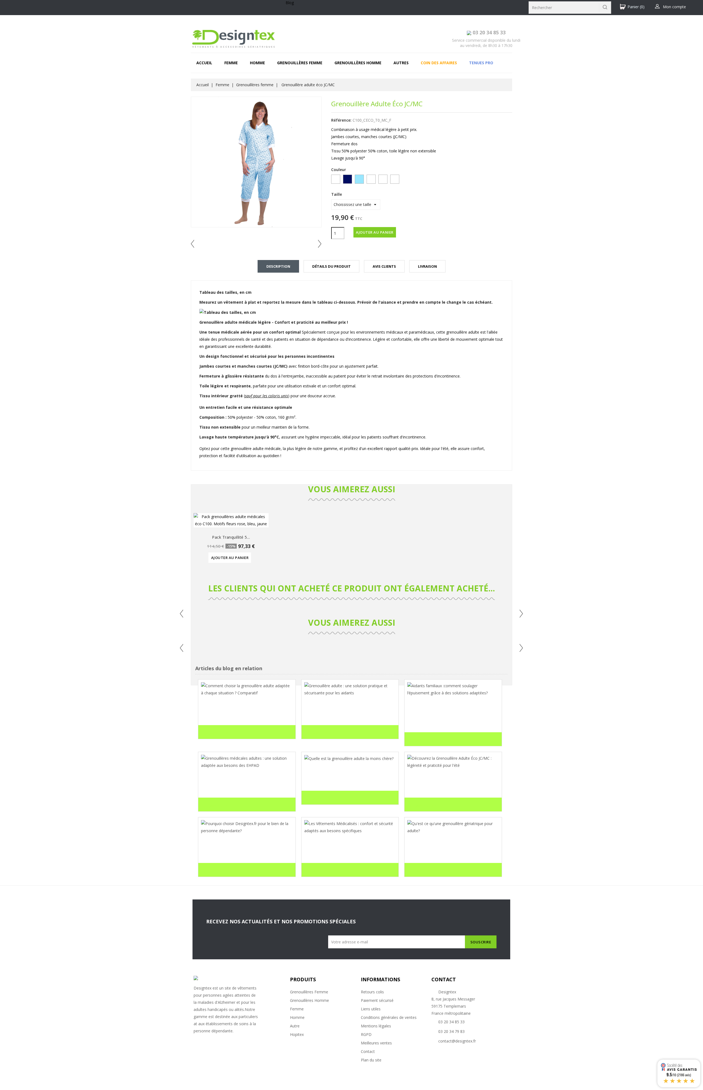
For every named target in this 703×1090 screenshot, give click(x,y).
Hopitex (297, 1034)
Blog (290, 2)
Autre (295, 1025)
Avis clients (384, 266)
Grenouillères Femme (309, 991)
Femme (231, 62)
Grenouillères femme (299, 62)
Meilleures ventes (376, 1043)
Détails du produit (331, 266)
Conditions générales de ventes (389, 1017)
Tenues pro (481, 62)
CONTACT (443, 979)
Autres (401, 62)
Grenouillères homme (357, 62)
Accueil (204, 62)
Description (278, 266)
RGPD (366, 1034)
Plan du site (371, 1060)
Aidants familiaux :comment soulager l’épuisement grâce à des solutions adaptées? (448, 716)
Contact (368, 1051)
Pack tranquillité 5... (231, 537)
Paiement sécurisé (377, 1000)
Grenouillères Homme (309, 1000)
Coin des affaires (439, 62)
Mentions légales (376, 1025)
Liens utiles (371, 1008)
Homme (257, 62)
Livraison (427, 266)
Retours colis (372, 991)
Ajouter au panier (375, 232)
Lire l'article (216, 733)
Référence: (341, 120)
